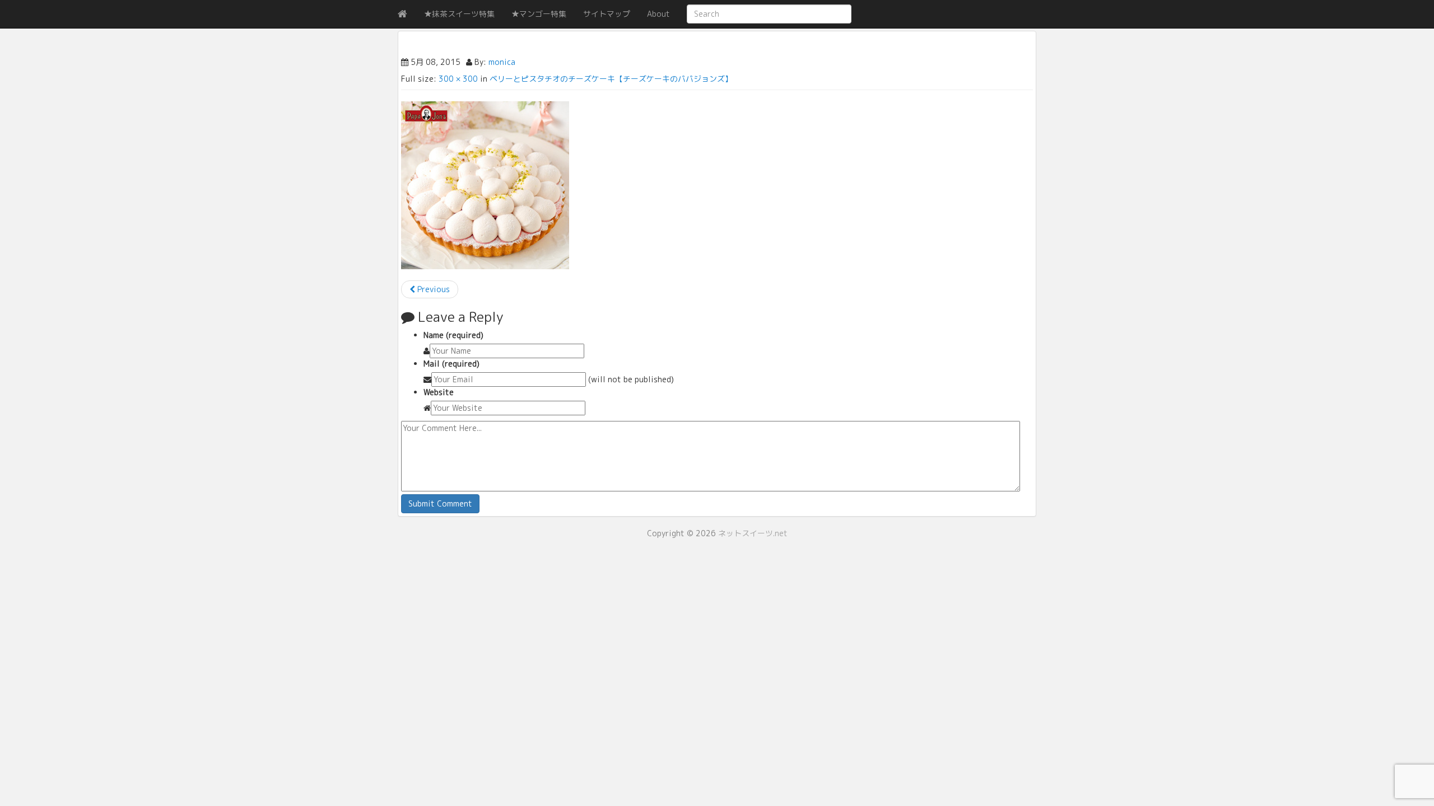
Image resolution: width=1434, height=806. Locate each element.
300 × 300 (458, 78)
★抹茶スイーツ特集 (459, 13)
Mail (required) (451, 363)
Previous (432, 289)
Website (438, 392)
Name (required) (453, 335)
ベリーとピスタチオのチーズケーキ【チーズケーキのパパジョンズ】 (611, 78)
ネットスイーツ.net (753, 533)
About (658, 13)
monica (501, 62)
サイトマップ (606, 13)
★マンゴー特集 (538, 13)
